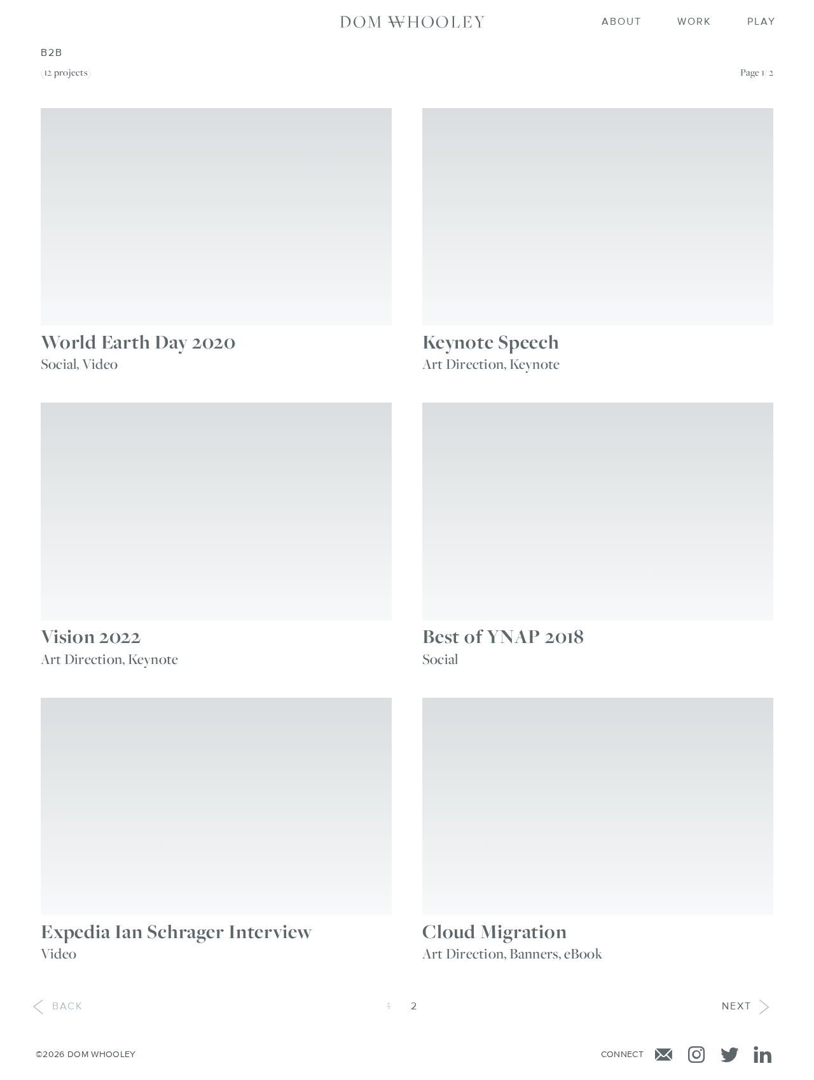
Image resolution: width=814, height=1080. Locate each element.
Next (737, 1007)
